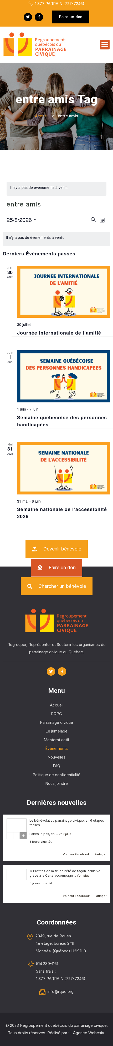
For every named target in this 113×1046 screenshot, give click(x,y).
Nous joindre (56, 783)
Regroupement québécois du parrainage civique (63, 1025)
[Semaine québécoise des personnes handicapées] (63, 376)
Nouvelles (56, 757)
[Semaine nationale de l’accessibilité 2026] (63, 468)
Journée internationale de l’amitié (59, 332)
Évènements (56, 748)
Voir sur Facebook (76, 854)
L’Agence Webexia (87, 1032)
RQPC (56, 713)
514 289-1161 (47, 963)
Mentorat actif (56, 739)
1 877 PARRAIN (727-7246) (59, 3)
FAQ (56, 765)
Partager (100, 854)
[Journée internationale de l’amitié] (63, 292)
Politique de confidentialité (56, 774)
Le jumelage (56, 731)
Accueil (56, 705)
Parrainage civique (56, 722)
